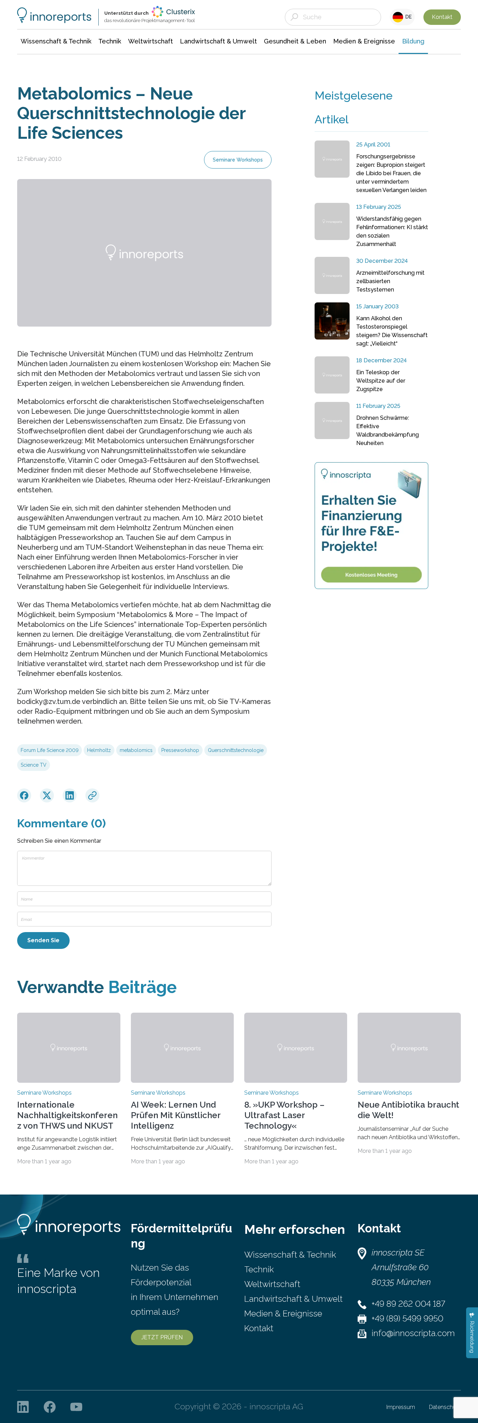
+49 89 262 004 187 (408, 1304)
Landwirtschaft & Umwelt (293, 1299)
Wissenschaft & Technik (290, 1255)
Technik (259, 1269)
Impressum (400, 1407)
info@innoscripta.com (413, 1333)
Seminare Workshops (238, 160)
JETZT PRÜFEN (162, 1337)
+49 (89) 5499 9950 (407, 1318)
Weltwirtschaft (272, 1284)
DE (407, 17)
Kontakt (442, 17)
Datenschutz (445, 1407)
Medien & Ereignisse (283, 1313)
